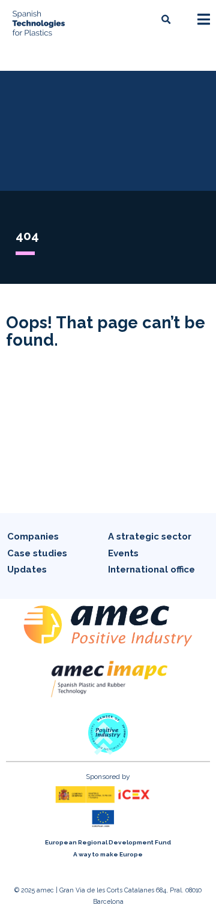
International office (151, 569)
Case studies (37, 553)
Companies (33, 536)
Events (123, 553)
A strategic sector (149, 536)
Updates (27, 569)
